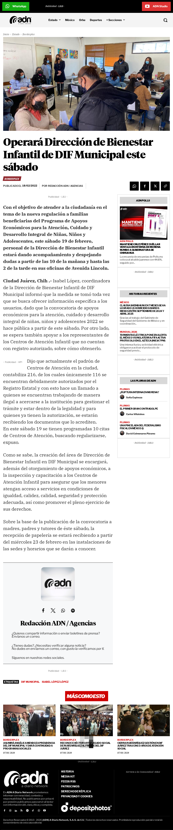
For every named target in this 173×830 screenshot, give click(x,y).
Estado (16, 34)
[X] (154, 186)
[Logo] (21, 20)
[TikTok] (33, 810)
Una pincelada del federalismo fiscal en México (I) (140, 427)
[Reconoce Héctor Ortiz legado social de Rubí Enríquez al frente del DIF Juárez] (86, 720)
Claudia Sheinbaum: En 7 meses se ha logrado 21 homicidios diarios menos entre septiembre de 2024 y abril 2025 (143, 310)
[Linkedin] (16, 810)
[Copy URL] (165, 186)
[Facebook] (144, 186)
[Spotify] (27, 810)
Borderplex (29, 34)
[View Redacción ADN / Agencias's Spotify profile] (73, 610)
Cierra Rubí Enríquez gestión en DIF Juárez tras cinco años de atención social (140, 745)
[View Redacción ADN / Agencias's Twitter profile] (53, 610)
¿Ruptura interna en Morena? (139, 392)
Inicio (6, 34)
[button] (151, 20)
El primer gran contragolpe (139, 408)
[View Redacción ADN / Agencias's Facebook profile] (43, 610)
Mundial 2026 (128, 331)
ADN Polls (126, 241)
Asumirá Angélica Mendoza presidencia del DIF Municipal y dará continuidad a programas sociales (29, 745)
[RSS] (21, 810)
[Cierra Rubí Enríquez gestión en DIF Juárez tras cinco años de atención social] (143, 720)
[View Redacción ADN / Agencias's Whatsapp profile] (63, 610)
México (124, 302)
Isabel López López (55, 681)
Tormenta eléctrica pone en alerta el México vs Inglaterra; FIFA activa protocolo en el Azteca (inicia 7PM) (143, 337)
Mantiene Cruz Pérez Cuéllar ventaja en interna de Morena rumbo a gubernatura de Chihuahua (140, 248)
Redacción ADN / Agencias (58, 623)
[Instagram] (10, 810)
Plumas (125, 389)
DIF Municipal (30, 681)
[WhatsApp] (134, 186)
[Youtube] (44, 810)
